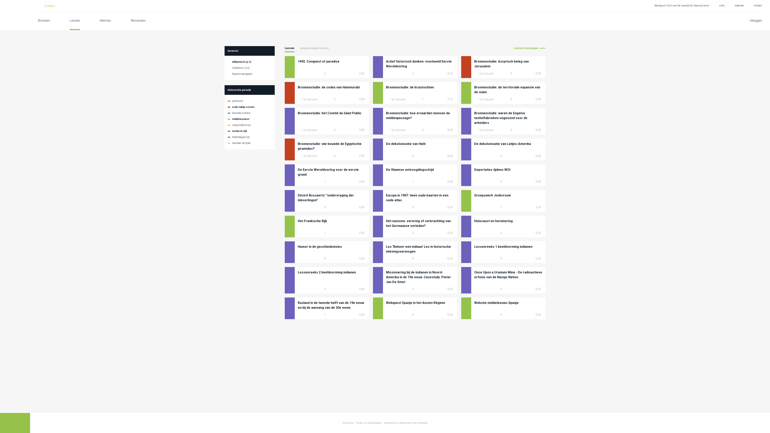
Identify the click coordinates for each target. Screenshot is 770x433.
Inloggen (756, 20)
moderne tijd (239, 131)
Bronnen (44, 20)
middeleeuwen (240, 119)
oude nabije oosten (243, 107)
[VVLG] (15, 15)
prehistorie (237, 101)
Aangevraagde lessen (314, 48)
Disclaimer (348, 423)
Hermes (105, 20)
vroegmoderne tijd (241, 125)
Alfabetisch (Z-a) (240, 68)
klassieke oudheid (241, 113)
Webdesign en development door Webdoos (406, 423)
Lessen (75, 20)
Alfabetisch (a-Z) (241, 62)
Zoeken (49, 6)
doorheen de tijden (241, 143)
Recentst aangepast (242, 74)
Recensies (138, 20)
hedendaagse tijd (241, 137)
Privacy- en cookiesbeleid (368, 423)
